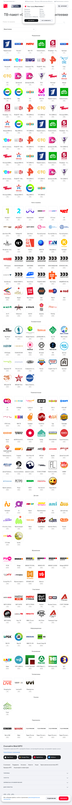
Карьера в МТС (8, 768)
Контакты (23, 765)
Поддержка (15, 765)
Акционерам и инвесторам (21, 768)
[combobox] (19, 29)
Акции (36, 765)
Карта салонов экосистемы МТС (49, 765)
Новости (30, 765)
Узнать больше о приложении (12, 752)
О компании (7, 765)
